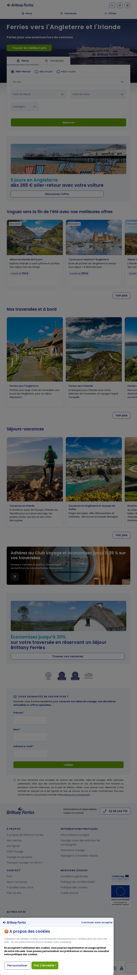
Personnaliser (17, 965)
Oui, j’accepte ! (45, 965)
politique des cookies (24, 954)
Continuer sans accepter (97, 922)
